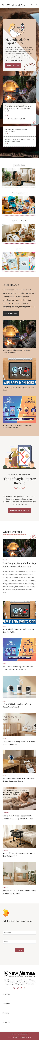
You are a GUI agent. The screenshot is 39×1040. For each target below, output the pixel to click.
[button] (32, 5)
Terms (13, 1034)
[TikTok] (21, 988)
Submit (19, 950)
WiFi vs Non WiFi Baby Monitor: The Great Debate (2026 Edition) (19, 140)
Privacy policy (23, 1034)
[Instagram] (18, 988)
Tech (6, 115)
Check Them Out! (11, 313)
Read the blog (13, 65)
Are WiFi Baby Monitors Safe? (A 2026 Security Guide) (17, 130)
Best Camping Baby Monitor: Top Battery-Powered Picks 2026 (18, 108)
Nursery (5, 887)
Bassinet (6, 812)
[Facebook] (14, 988)
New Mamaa (13, 5)
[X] (24, 988)
